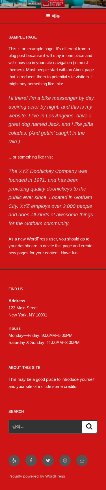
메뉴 (56, 16)
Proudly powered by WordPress (36, 476)
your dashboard (22, 245)
